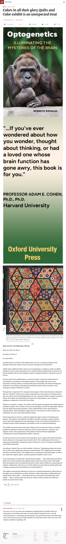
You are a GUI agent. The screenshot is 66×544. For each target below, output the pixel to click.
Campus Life (36, 539)
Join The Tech (47, 541)
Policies (45, 535)
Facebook (56, 533)
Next (58, 301)
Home (35, 532)
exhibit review (11, 7)
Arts (4, 7)
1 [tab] (32, 344)
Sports (35, 538)
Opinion (35, 535)
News (35, 533)
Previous (8, 301)
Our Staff (46, 539)
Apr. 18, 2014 (19, 20)
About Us (46, 532)
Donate (45, 538)
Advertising (46, 536)
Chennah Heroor (9, 20)
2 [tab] (34, 344)
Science (35, 541)
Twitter (55, 535)
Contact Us (56, 532)
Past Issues (46, 533)
